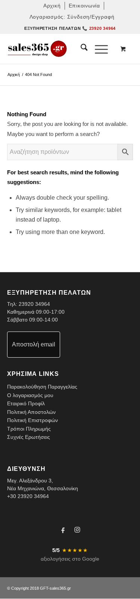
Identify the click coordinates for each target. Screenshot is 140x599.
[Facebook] (63, 530)
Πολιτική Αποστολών (31, 412)
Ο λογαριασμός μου (30, 395)
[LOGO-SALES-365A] (57, 49)
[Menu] (97, 49)
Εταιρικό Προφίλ (26, 403)
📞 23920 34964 (99, 28)
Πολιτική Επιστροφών (32, 420)
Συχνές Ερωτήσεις (28, 437)
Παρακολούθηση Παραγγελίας (42, 387)
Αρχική (13, 74)
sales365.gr (60, 588)
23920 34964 (34, 304)
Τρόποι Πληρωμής (29, 429)
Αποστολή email (33, 344)
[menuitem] (52, 6)
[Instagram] (77, 530)
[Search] (80, 49)
